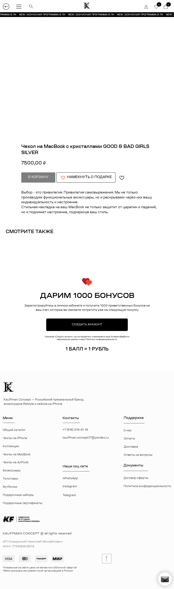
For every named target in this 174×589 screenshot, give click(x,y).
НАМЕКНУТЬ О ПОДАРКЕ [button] (89, 177)
